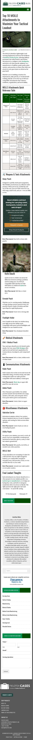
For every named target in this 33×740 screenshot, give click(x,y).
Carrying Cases (6, 596)
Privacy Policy (9, 737)
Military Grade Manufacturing (9, 615)
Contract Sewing (6, 600)
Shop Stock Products (16, 230)
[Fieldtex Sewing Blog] (16, 4)
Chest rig (17, 382)
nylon (22, 285)
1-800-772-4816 (5, 726)
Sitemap (25, 737)
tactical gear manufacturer (11, 481)
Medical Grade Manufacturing (9, 611)
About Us (3, 703)
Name (5, 642)
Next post (23, 494)
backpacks (25, 61)
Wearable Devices (6, 626)
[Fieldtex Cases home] (16, 692)
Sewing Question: (8, 657)
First (4, 647)
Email (5, 650)
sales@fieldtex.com (6, 728)
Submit (6, 671)
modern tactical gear (11, 57)
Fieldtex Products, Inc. (13, 722)
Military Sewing (5, 708)
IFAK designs (20, 348)
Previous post (11, 494)
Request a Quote (16, 225)
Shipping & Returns (18, 737)
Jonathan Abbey (12, 49)
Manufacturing (6, 604)
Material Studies (6, 607)
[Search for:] (16, 571)
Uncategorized (6, 623)
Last (18, 647)
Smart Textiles (6, 619)
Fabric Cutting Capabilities (8, 712)
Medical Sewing (5, 705)
